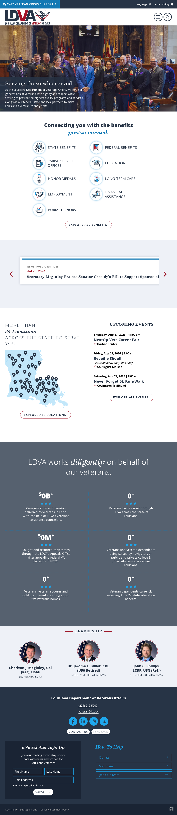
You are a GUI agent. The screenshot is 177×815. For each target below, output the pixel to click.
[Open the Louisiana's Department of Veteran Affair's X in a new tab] (104, 721)
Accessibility (162, 4)
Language (141, 4)
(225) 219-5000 (87, 705)
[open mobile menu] (158, 17)
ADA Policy (11, 809)
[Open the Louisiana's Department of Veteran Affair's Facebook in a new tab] (73, 721)
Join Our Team (109, 775)
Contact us (78, 732)
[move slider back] (11, 274)
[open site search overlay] (168, 17)
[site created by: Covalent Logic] (164, 810)
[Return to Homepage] (27, 16)
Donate (104, 757)
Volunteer (106, 766)
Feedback (100, 732)
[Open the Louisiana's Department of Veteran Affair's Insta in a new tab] (93, 721)
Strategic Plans (28, 809)
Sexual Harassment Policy (54, 809)
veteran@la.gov (88, 711)
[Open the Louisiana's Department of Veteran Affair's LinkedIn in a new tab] (83, 721)
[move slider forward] (165, 274)
